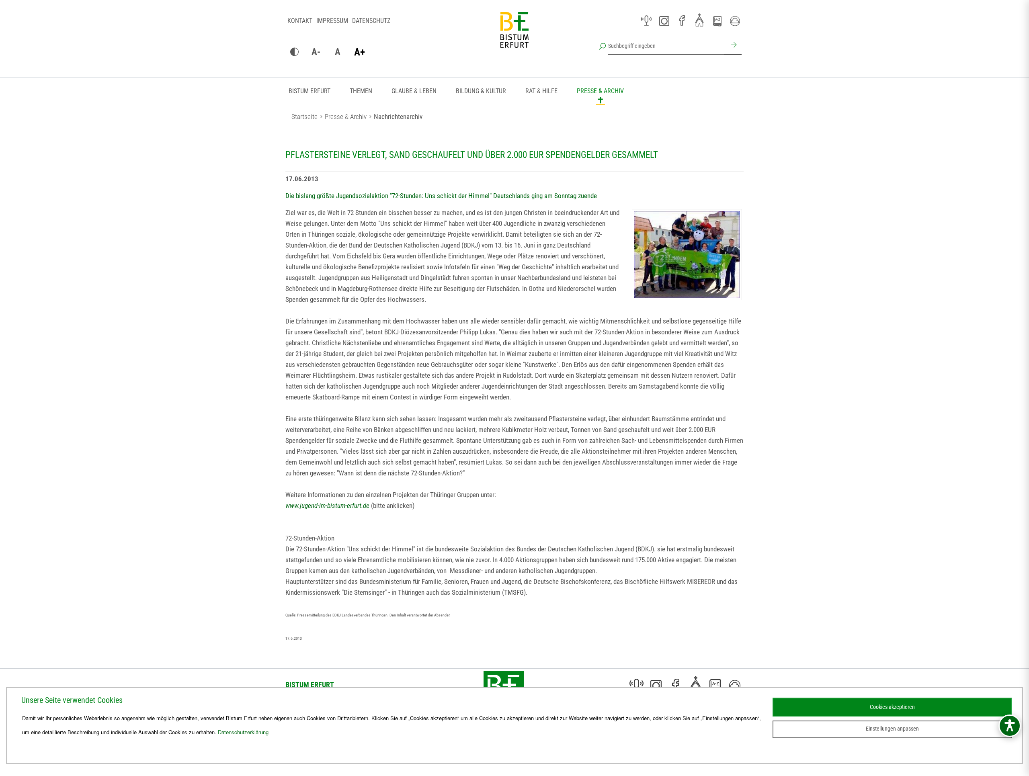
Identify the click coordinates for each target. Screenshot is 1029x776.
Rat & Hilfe (541, 91)
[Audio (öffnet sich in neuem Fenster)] (646, 21)
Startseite (304, 117)
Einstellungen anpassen (892, 728)
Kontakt (299, 21)
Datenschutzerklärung (243, 732)
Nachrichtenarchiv (398, 117)
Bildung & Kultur (481, 91)
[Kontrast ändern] (294, 52)
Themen (361, 91)
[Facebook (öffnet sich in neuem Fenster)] (682, 21)
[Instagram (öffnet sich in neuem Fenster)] (664, 21)
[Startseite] (514, 36)
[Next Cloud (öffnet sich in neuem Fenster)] (735, 21)
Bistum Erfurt (309, 91)
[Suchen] (733, 46)
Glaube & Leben (414, 91)
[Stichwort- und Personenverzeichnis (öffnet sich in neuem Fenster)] (717, 21)
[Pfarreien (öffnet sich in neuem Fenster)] (699, 20)
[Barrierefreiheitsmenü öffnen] (1009, 726)
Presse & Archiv (600, 91)
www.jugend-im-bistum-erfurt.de (327, 506)
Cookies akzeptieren (892, 707)
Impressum (332, 21)
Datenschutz (371, 21)
